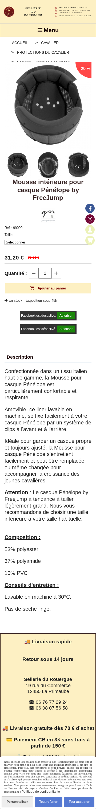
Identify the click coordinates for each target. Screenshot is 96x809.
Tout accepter (79, 802)
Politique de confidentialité (40, 791)
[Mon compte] (90, 229)
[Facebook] (90, 208)
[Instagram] (90, 219)
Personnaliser (17, 802)
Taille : (10, 235)
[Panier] (90, 240)
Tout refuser (48, 802)
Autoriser (66, 316)
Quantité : (16, 273)
